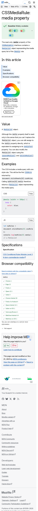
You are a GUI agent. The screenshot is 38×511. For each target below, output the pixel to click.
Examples (6, 70)
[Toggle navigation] (34, 2)
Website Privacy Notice (11, 497)
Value (5, 67)
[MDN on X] (10, 399)
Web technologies (9, 465)
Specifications (8, 73)
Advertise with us (8, 421)
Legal (22, 500)
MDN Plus (6, 425)
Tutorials (5, 476)
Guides (4, 472)
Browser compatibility (11, 77)
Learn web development (11, 468)
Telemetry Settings (9, 500)
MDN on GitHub (8, 454)
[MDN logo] (6, 388)
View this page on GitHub (13, 362)
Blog (3, 413)
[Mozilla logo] (8, 492)
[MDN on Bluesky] (6, 399)
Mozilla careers (7, 417)
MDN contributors (19, 359)
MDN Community (8, 439)
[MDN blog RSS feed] (18, 399)
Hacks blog (6, 484)
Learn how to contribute (12, 350)
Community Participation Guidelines (15, 504)
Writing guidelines (8, 447)
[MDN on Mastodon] (14, 399)
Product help (7, 428)
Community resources (10, 443)
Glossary (5, 480)
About (4, 409)
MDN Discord (7, 450)
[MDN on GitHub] (3, 399)
